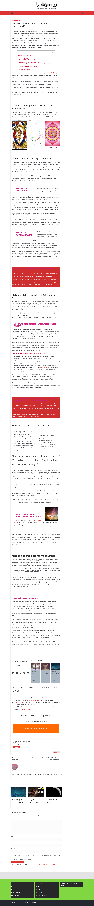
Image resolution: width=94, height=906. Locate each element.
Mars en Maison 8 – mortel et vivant (25, 65)
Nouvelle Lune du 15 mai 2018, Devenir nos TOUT (53, 800)
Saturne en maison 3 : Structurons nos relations (28, 66)
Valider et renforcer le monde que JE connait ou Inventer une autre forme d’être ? (34, 63)
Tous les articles (18, 744)
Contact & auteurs (15, 895)
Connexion (14, 884)
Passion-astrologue (27, 709)
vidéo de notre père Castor (49, 698)
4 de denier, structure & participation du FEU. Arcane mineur (23, 758)
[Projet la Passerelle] (12, 13)
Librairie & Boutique (19, 743)
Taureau (14, 90)
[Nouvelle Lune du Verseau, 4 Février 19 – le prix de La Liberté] (18, 787)
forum (60, 12)
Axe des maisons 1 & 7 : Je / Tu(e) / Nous (26, 55)
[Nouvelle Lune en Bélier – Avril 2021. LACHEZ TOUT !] (36, 787)
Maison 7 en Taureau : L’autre (24, 58)
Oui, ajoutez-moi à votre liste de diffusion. (22, 859)
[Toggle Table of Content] (52, 52)
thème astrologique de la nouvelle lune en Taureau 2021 (30, 54)
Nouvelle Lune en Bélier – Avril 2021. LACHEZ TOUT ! (34, 800)
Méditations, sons (15, 889)
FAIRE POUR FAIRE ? (19, 702)
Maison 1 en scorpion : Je (23, 57)
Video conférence (40, 884)
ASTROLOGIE (37, 12)
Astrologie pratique (15, 20)
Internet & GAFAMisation (42, 895)
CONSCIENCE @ (54, 12)
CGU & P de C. (39, 892)
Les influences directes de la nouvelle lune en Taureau (29, 62)
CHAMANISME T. (28, 12)
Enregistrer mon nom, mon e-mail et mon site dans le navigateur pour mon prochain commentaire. (36, 855)
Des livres (38, 886)
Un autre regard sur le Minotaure (45, 673)
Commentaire (14, 819)
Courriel (15, 737)
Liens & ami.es (39, 889)
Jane (19, 28)
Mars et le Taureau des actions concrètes (26, 68)
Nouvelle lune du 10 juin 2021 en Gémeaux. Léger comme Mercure (49, 758)
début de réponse (34, 700)
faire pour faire (44, 367)
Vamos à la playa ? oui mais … (24, 69)
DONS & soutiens (15, 892)
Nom (12, 836)
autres (66, 12)
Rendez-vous (14, 886)
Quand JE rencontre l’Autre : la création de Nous (28, 59)
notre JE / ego (54, 73)
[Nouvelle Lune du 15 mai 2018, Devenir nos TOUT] (54, 787)
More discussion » (56, 752)
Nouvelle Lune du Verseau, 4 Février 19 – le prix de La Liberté (18, 800)
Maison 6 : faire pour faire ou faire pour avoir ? (28, 61)
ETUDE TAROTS (45, 12)
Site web (13, 848)
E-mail (12, 842)
